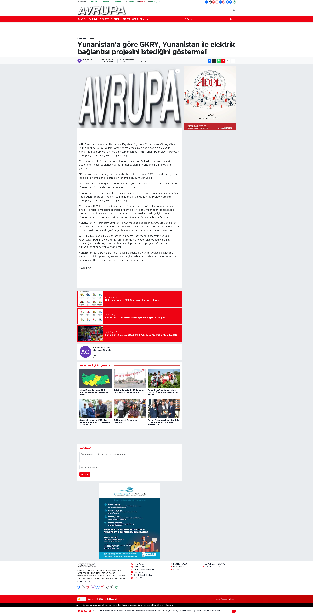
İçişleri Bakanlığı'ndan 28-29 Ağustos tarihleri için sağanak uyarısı (93, 392)
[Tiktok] (107, 587)
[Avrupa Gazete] (101, 10)
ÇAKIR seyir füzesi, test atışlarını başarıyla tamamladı (194, 611)
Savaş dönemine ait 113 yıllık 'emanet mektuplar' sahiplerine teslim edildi (94, 422)
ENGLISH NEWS (180, 564)
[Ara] (234, 10)
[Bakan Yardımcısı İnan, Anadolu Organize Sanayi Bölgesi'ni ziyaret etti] (164, 409)
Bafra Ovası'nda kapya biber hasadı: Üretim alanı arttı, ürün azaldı (163, 392)
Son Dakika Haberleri (143, 575)
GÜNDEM (82, 19)
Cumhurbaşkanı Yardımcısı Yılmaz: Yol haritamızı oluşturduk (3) (129, 611)
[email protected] (84, 581)
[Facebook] (79, 587)
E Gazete (189, 19)
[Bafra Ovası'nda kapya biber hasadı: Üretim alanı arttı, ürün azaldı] (164, 379)
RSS (83, 599)
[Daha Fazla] (223, 61)
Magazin (144, 19)
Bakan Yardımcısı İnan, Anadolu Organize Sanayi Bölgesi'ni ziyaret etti (163, 422)
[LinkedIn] (97, 587)
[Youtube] (102, 587)
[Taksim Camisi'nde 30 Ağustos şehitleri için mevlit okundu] (130, 379)
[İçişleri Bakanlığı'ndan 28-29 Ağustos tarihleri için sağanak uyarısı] (95, 379)
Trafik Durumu (140, 567)
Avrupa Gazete (102, 350)
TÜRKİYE (93, 19)
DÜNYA (126, 19)
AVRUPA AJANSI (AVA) (215, 564)
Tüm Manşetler (140, 572)
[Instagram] (93, 587)
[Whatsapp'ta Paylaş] (219, 61)
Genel (92, 39)
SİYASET (104, 19)
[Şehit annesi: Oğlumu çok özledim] (130, 409)
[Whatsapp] (116, 587)
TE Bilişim (232, 599)
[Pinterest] (88, 587)
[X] (84, 587)
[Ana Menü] (234, 19)
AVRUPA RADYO (212, 567)
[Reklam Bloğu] (129, 521)
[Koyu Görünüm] (231, 19)
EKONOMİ (116, 19)
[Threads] (111, 587)
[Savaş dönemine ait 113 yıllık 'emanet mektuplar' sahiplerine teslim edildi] (95, 409)
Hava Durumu (139, 564)
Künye (176, 570)
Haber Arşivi (139, 578)
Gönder (85, 474)
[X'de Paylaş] (214, 61)
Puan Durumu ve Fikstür (144, 570)
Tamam (169, 605)
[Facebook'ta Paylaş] (209, 61)
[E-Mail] (95, 356)
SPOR (135, 19)
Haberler (81, 39)
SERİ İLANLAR (179, 567)
